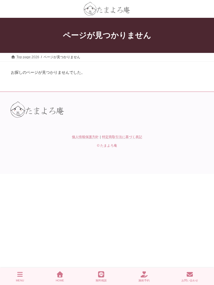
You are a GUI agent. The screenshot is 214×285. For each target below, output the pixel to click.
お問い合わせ (189, 280)
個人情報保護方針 (85, 137)
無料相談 (101, 280)
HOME (60, 280)
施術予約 (144, 280)
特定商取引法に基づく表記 (122, 137)
